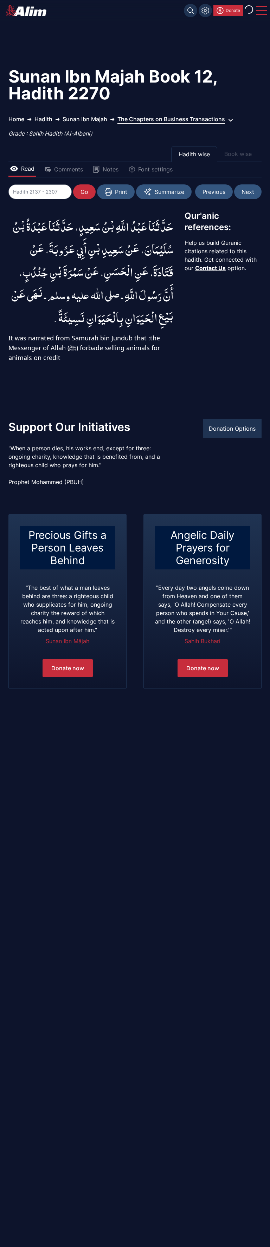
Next (248, 191)
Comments (68, 169)
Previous (213, 191)
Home (16, 119)
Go (84, 191)
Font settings (155, 169)
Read (27, 168)
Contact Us (210, 268)
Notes (110, 169)
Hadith (43, 119)
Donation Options (232, 428)
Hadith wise (194, 154)
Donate (233, 10)
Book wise (238, 153)
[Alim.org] (28, 10)
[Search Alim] (190, 10)
